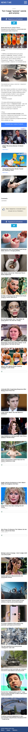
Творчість (14, 730)
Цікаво (8, 730)
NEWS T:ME (6, 2)
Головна (14, 8)
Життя (2, 730)
